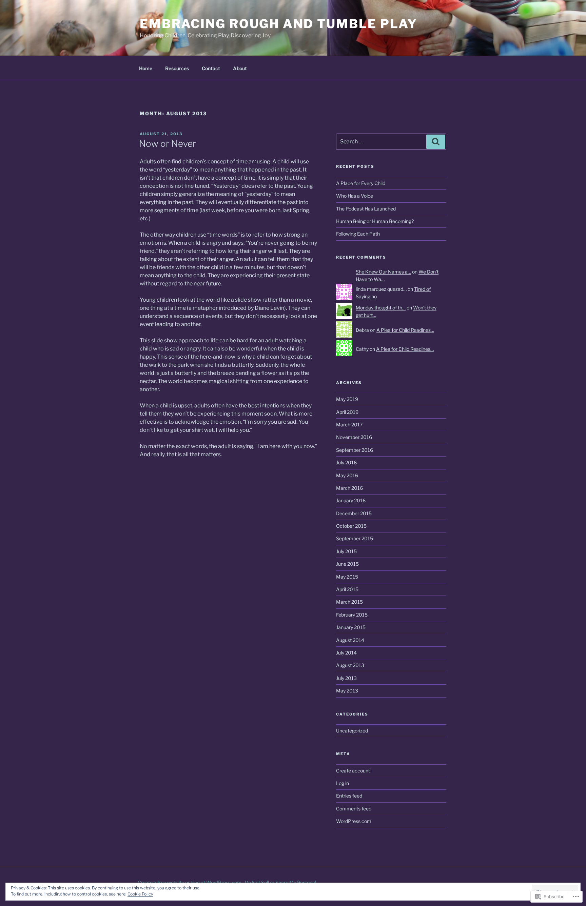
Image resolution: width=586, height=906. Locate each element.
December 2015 (354, 513)
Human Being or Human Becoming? (375, 221)
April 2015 (347, 589)
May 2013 (347, 690)
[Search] (435, 142)
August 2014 (350, 640)
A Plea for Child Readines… (405, 330)
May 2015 (347, 577)
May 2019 (347, 399)
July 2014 (346, 653)
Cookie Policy (140, 894)
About (240, 68)
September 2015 (354, 538)
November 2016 (354, 437)
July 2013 (346, 678)
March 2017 (349, 424)
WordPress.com (353, 821)
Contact (211, 68)
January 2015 (351, 627)
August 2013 (350, 665)
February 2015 (352, 615)
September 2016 (354, 450)
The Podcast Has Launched (366, 209)
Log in (342, 783)
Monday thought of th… (381, 307)
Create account (353, 770)
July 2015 (346, 551)
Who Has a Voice (354, 196)
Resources (177, 68)
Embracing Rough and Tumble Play (278, 23)
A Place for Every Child (360, 183)
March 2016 (349, 488)
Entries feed (349, 796)
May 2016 (347, 475)
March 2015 (349, 602)
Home (145, 68)
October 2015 (351, 526)
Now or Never (167, 143)
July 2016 (346, 462)
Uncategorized (352, 730)
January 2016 (351, 500)
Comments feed (353, 808)
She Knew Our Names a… (383, 272)
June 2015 (347, 564)
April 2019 (347, 412)
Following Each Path (358, 234)
